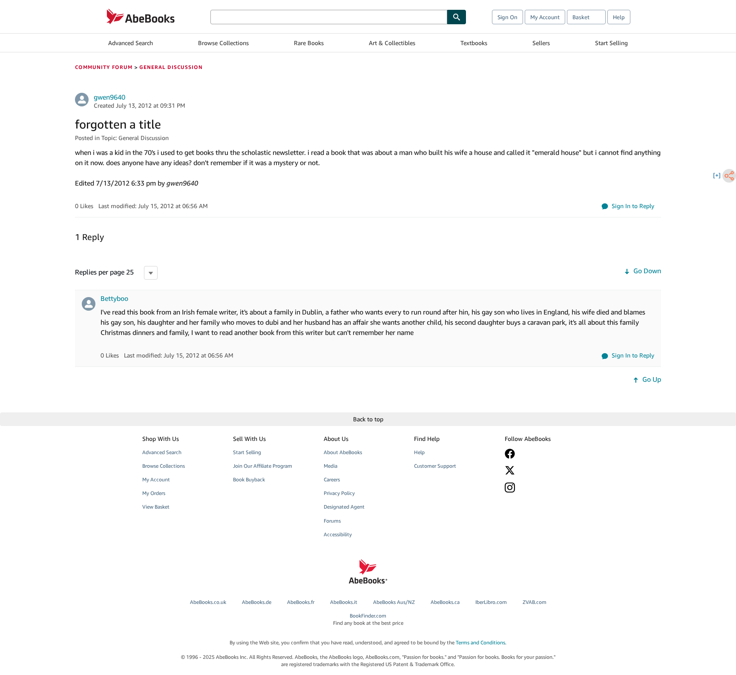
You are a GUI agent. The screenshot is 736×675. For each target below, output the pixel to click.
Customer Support (435, 466)
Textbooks (473, 42)
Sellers (541, 42)
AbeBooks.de (256, 602)
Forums (332, 521)
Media (330, 466)
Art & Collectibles (392, 42)
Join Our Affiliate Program (262, 466)
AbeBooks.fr (300, 602)
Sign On (507, 17)
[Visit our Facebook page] (544, 453)
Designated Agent (344, 506)
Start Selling (611, 42)
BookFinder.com (368, 619)
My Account (545, 17)
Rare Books (309, 42)
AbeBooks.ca (445, 602)
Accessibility (338, 534)
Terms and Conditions (480, 642)
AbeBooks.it (343, 602)
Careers (332, 479)
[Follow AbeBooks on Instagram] (544, 487)
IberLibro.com (491, 602)
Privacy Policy (339, 493)
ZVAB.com (534, 602)
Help (619, 17)
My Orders (153, 493)
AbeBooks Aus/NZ (394, 602)
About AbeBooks (343, 452)
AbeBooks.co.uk (208, 602)
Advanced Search (130, 42)
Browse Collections (223, 42)
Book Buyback (249, 479)
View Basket (156, 506)
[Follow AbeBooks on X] (544, 470)
